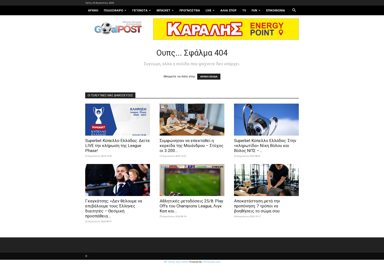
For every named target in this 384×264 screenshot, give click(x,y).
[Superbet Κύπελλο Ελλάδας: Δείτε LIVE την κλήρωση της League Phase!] (117, 120)
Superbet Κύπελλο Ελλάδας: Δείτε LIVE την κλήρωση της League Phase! (117, 145)
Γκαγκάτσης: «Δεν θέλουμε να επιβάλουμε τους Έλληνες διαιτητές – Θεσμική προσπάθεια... (113, 208)
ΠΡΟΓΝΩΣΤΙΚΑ (189, 10)
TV (244, 10)
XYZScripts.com (212, 261)
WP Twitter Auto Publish (176, 261)
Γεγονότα (140, 10)
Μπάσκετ (163, 10)
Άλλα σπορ (228, 10)
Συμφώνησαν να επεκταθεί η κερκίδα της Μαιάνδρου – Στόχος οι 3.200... (191, 145)
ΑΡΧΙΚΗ (93, 10)
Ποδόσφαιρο (113, 10)
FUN (254, 10)
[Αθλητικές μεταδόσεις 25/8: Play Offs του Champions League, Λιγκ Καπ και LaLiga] (192, 180)
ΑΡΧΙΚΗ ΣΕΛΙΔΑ (208, 76)
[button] (294, 11)
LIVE (208, 10)
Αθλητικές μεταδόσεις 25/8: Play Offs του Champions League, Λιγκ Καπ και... (191, 206)
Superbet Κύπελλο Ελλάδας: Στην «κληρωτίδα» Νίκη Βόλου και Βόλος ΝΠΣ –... (265, 145)
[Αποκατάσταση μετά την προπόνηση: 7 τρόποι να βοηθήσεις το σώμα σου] (266, 180)
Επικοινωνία (275, 10)
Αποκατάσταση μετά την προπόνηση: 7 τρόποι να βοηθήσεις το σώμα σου (257, 206)
